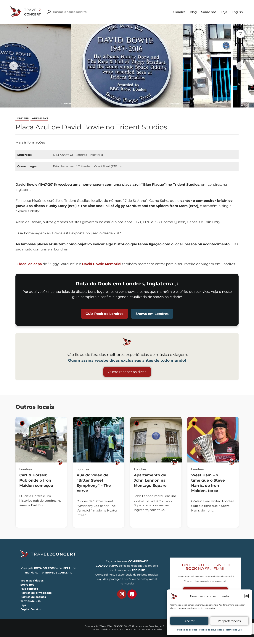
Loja (224, 12)
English (237, 12)
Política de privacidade (211, 629)
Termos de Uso (234, 629)
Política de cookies (187, 629)
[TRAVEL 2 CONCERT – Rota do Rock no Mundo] (25, 11)
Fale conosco (29, 588)
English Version (30, 609)
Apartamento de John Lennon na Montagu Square (150, 480)
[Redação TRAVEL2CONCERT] (60, 462)
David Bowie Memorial (101, 264)
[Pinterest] (132, 594)
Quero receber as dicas (127, 372)
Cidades (179, 12)
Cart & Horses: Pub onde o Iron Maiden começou (36, 480)
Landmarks (39, 118)
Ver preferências (229, 621)
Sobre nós (208, 12)
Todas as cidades (32, 580)
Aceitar (189, 621)
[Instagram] (121, 594)
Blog (193, 12)
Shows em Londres (152, 314)
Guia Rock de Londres (104, 314)
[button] (246, 596)
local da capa (30, 264)
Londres (22, 118)
